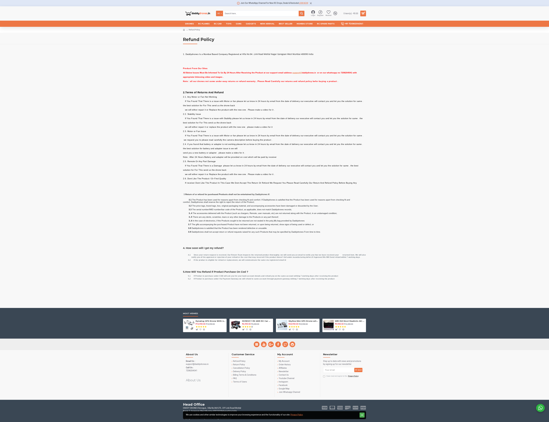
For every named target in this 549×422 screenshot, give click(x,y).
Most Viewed (190, 313)
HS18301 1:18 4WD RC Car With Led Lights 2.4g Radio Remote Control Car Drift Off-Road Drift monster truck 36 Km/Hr (257, 321)
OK (362, 415)
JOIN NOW (303, 3)
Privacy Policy (297, 415)
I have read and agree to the (342, 376)
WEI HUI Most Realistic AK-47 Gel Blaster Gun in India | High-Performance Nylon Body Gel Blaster (350, 321)
